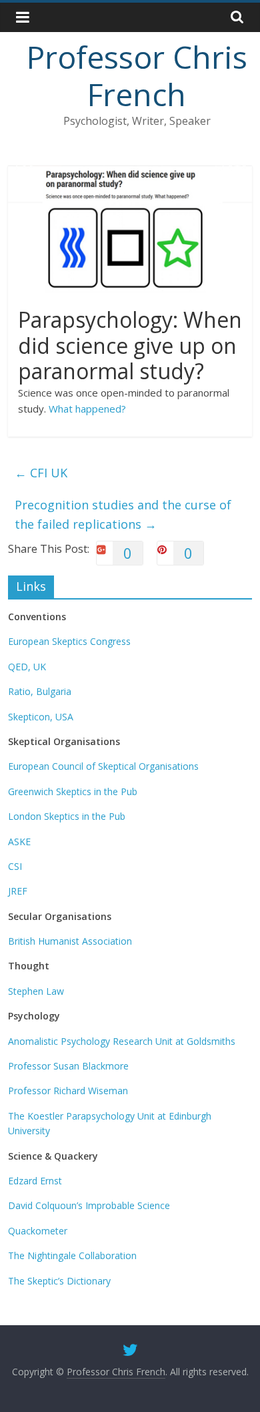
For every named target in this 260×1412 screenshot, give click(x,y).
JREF (17, 891)
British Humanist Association (70, 941)
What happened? (87, 408)
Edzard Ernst (35, 1180)
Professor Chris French (137, 75)
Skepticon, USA (40, 716)
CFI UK (41, 473)
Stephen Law (36, 991)
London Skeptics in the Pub (66, 816)
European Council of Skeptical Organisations (103, 766)
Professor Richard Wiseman (68, 1090)
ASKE (19, 841)
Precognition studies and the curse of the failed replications (123, 514)
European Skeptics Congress (69, 641)
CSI (15, 866)
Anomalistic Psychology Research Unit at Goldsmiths (121, 1041)
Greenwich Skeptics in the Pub (72, 791)
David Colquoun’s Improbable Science (89, 1205)
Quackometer (37, 1230)
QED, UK (27, 666)
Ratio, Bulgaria (39, 691)
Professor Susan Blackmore (68, 1066)
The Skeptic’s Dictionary (59, 1280)
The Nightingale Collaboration (72, 1255)
